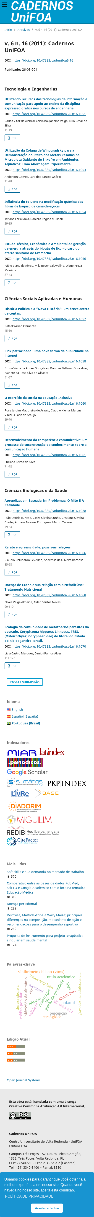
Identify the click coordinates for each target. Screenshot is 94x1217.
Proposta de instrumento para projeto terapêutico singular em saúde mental (45, 937)
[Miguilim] (29, 823)
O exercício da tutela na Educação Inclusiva (38, 397)
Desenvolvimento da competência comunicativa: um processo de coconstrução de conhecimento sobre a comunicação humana (46, 444)
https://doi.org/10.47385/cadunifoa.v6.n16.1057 (49, 319)
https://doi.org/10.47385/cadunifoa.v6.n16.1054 (49, 212)
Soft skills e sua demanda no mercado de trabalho (45, 872)
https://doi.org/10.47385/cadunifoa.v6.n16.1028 (49, 511)
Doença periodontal (22, 904)
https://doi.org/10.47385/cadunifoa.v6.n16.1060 (49, 403)
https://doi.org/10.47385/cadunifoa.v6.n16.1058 (49, 361)
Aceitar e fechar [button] (47, 1208)
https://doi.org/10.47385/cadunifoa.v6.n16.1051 (49, 114)
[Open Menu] (4, 4)
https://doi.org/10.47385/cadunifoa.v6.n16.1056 (49, 258)
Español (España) (25, 716)
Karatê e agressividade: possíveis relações (37, 547)
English (17, 709)
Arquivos (24, 30)
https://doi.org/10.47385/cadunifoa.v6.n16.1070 (49, 646)
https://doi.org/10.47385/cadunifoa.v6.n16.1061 (49, 455)
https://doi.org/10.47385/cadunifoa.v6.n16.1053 (49, 170)
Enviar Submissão (24, 682)
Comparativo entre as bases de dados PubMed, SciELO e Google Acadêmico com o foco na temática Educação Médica (46, 887)
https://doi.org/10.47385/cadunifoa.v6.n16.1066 (49, 553)
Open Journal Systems (24, 1080)
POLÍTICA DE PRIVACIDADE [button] (29, 1196)
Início (8, 30)
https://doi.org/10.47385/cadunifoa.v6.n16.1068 (49, 595)
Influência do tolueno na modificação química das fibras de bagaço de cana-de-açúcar (44, 203)
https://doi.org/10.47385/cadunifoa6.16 (43, 60)
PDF (14, 138)
